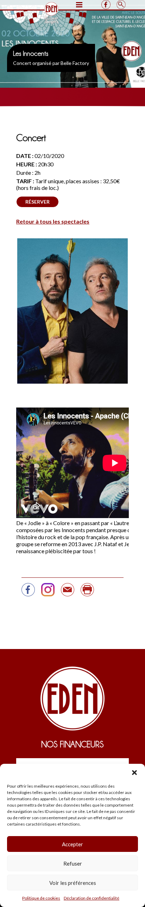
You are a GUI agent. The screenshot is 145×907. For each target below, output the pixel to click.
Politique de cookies (41, 898)
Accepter (72, 844)
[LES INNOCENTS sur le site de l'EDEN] (28, 592)
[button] (134, 772)
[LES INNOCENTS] (67, 592)
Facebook (106, 4)
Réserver (37, 202)
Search (121, 4)
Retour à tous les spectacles (52, 221)
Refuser (72, 863)
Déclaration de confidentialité (91, 898)
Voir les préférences (72, 883)
